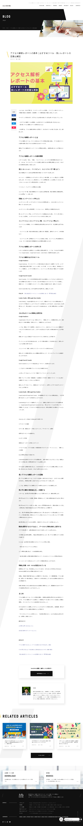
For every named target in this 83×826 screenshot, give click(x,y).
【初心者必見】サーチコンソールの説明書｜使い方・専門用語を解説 (40, 293)
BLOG (7, 28)
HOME (4, 28)
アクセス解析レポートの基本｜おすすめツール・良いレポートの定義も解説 (23, 28)
